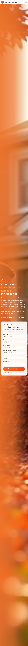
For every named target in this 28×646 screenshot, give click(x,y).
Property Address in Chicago (9, 350)
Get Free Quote (15, 369)
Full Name (5, 334)
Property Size (6, 361)
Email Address (6, 345)
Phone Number (6, 339)
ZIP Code (5, 356)
